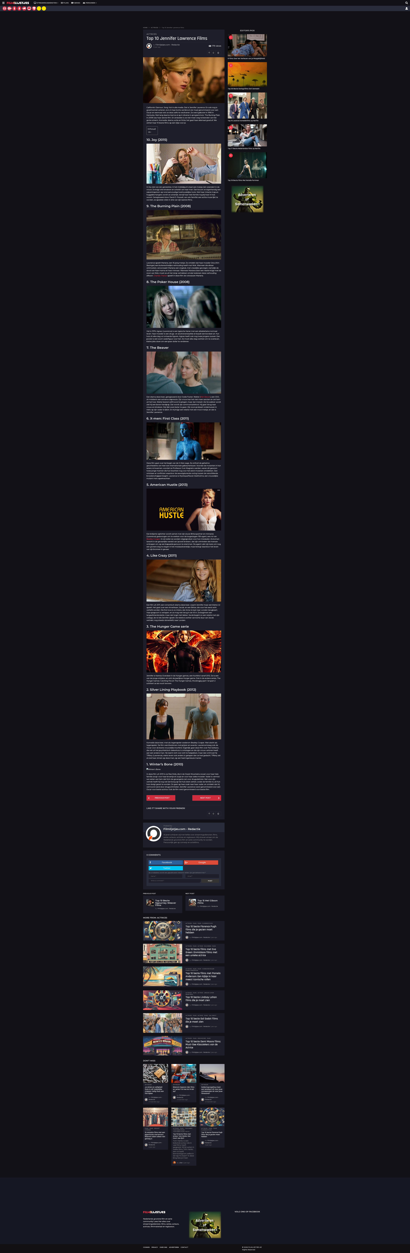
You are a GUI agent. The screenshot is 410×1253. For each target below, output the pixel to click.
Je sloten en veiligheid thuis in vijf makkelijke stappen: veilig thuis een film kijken (154, 1090)
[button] (3, 3)
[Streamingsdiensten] (29, 8)
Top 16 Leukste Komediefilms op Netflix (243, 120)
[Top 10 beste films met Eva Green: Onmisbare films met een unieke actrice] (162, 953)
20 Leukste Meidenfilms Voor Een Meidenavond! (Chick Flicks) (281, 1198)
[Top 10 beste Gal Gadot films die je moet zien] (162, 1023)
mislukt (157, 1128)
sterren (148, 1130)
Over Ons (163, 1247)
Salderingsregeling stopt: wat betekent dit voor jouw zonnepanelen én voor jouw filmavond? (211, 1090)
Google (202, 862)
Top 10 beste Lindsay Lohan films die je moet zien (201, 998)
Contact (184, 1247)
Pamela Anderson (192, 970)
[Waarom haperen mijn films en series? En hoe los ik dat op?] (183, 1073)
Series (77, 3)
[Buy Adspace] (39, 8)
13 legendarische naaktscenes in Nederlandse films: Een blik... (218, 1203)
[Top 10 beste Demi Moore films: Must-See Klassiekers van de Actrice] (162, 1046)
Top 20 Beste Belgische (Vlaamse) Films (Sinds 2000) (346, 1198)
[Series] (9, 8)
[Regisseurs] (24, 8)
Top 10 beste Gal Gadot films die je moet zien (202, 1020)
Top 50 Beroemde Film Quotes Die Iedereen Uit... (154, 1198)
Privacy (155, 1247)
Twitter (166, 868)
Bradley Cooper (153, 539)
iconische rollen (208, 968)
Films (66, 3)
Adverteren (174, 1247)
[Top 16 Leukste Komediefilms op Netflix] (247, 105)
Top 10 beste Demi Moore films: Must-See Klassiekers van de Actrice (203, 1044)
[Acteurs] (14, 8)
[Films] (4, 8)
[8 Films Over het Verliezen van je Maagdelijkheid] (247, 45)
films (199, 923)
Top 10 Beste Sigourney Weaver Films (165, 902)
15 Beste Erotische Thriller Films (324, 1197)
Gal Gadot (212, 1015)
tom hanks (188, 1128)
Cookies (146, 1247)
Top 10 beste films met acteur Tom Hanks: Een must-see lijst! (182, 1136)
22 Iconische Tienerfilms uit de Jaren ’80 (388, 1200)
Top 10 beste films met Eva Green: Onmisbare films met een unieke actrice (201, 952)
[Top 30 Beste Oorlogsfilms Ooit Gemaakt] (247, 74)
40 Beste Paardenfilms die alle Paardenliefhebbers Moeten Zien (260, 1197)
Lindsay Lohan (209, 992)
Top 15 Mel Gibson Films (208, 901)
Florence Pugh (207, 923)
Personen (90, 3)
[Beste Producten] (34, 8)
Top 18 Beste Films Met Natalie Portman (243, 180)
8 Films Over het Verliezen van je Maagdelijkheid (246, 58)
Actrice (200, 946)
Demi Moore (202, 1038)
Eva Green (207, 946)
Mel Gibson (205, 397)
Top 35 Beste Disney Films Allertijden (196, 1198)
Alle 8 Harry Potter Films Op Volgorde (303, 1201)
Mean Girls (189, 994)
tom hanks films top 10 (181, 1131)
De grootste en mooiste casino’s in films (175, 1201)
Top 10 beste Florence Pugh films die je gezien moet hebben (201, 929)
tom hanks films (179, 1130)
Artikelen (148, 1084)
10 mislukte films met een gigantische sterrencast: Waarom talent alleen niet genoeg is (155, 1135)
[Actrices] (19, 8)
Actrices (151, 34)
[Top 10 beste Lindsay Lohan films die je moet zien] (162, 1000)
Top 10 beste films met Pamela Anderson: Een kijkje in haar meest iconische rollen (203, 976)
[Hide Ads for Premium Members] (44, 8)
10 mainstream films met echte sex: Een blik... (239, 1201)
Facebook (167, 862)
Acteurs (176, 1128)
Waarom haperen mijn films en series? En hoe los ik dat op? (183, 1089)
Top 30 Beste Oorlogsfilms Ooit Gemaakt (243, 88)
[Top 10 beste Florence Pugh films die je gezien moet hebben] (162, 931)
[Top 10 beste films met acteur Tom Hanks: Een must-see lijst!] (183, 1117)
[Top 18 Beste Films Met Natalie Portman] (247, 165)
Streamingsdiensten (47, 3)
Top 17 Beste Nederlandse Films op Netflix (244, 148)
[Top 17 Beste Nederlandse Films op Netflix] (247, 135)
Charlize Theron (160, 276)
